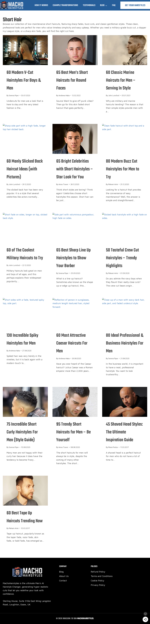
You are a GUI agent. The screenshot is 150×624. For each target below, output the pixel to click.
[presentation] (25, 50)
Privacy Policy (98, 585)
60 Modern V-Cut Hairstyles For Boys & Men (24, 80)
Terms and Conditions (101, 576)
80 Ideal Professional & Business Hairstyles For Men (124, 343)
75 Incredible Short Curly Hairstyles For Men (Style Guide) (22, 432)
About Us (64, 576)
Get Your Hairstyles (135, 5)
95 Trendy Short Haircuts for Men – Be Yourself (73, 432)
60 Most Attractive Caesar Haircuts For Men (71, 343)
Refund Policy (98, 571)
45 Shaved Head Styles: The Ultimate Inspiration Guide (124, 432)
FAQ (113, 5)
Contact (63, 580)
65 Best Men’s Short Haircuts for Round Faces (72, 80)
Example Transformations (65, 5)
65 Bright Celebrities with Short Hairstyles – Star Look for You (74, 169)
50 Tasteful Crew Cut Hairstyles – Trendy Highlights (122, 258)
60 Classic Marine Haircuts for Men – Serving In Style (120, 80)
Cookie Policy (97, 580)
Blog (61, 571)
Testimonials (89, 5)
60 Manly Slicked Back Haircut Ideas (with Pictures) (25, 169)
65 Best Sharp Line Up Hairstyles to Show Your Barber (73, 258)
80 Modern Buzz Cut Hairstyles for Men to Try (122, 169)
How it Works (41, 5)
